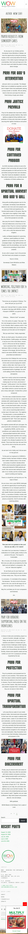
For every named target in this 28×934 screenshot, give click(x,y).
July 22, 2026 (5, 836)
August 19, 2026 (5, 832)
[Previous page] (11, 813)
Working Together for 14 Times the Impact (14, 288)
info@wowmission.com (9, 887)
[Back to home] (8, 4)
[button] (26, 4)
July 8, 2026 (4, 839)
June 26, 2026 (5, 841)
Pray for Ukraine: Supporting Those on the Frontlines (13, 621)
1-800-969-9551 (7, 885)
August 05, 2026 (5, 834)
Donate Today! (16, 931)
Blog (13, 46)
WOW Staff (12, 45)
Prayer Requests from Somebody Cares (12, 38)
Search (3, 817)
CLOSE (24, 904)
